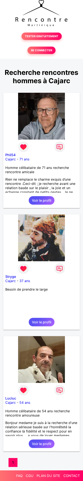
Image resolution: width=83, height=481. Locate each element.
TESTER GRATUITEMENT (41, 36)
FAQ (19, 476)
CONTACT (71, 476)
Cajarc (10, 159)
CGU (29, 476)
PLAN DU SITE (48, 476)
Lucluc (10, 398)
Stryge (10, 276)
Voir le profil (41, 200)
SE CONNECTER (41, 50)
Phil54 (10, 155)
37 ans (24, 281)
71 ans (24, 159)
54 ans (24, 402)
